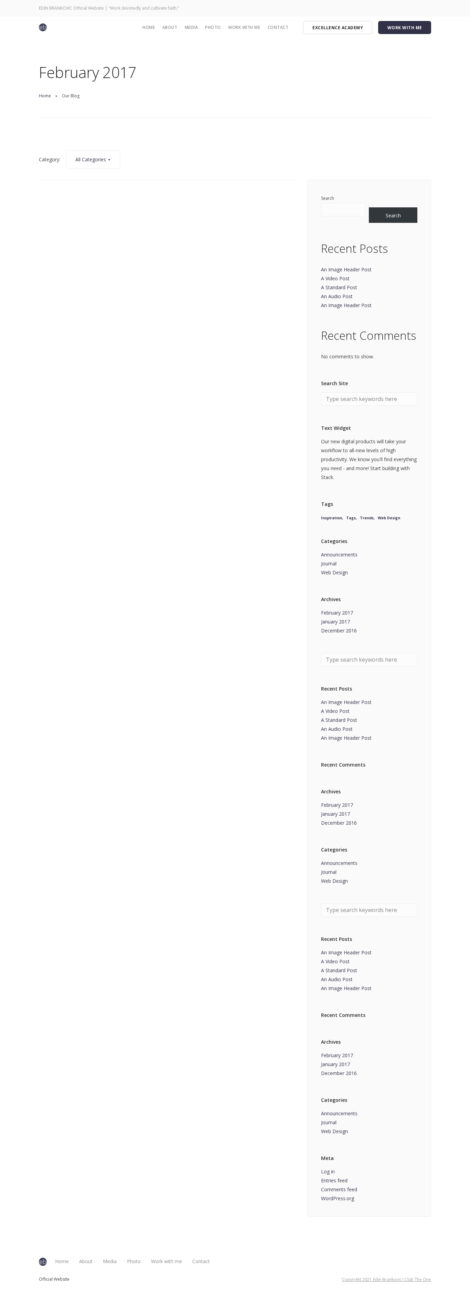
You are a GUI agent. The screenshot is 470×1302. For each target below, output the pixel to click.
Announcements (339, 554)
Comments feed (339, 1189)
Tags (351, 518)
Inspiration (331, 518)
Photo (213, 27)
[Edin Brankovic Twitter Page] (401, 8)
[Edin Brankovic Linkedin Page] (417, 8)
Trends (367, 518)
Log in (328, 1171)
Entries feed (334, 1180)
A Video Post (335, 278)
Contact (278, 27)
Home (148, 27)
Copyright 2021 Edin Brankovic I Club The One (386, 1279)
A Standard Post (339, 287)
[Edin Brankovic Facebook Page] (384, 8)
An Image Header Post (346, 269)
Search (327, 198)
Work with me (244, 27)
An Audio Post (337, 296)
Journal (329, 563)
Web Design (389, 518)
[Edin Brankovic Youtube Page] (409, 8)
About (170, 27)
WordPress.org (337, 1198)
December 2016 (339, 630)
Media (191, 27)
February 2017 (337, 612)
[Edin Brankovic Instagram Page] (393, 8)
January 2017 (335, 621)
